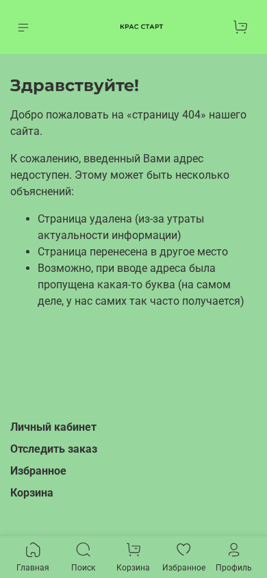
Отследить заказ (53, 448)
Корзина (31, 492)
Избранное (38, 470)
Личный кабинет (53, 427)
